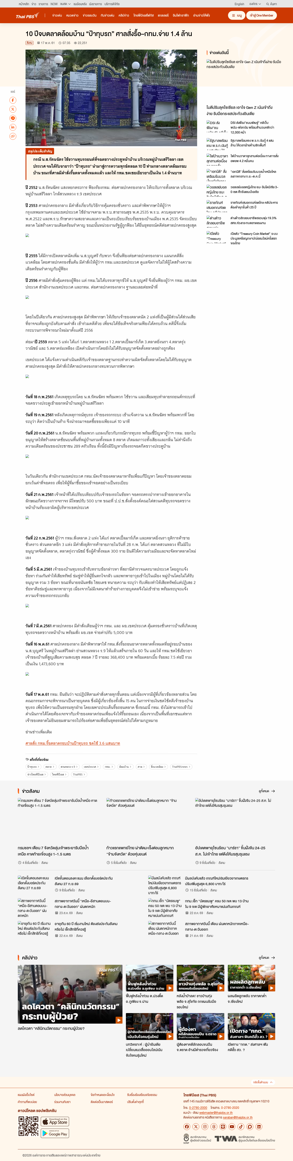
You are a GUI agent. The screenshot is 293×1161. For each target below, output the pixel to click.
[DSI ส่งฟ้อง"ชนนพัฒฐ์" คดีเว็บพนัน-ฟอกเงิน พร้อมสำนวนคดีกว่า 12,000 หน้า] (217, 126)
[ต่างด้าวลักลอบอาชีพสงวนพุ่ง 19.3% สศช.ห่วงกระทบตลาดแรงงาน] (217, 222)
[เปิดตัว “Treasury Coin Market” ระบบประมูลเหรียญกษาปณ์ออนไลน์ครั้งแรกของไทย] (217, 237)
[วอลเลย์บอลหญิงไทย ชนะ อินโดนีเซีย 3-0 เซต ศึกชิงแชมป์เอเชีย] (217, 191)
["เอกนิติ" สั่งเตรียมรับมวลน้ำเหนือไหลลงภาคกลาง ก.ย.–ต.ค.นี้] (217, 175)
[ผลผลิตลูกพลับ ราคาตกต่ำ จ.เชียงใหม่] (251, 978)
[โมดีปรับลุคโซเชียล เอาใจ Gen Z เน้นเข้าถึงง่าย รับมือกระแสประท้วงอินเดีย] (245, 81)
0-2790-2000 (198, 1107)
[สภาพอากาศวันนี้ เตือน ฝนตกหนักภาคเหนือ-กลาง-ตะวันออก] (165, 930)
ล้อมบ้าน (124, 766)
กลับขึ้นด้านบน (260, 1082)
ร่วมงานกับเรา (62, 1102)
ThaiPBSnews (180, 766)
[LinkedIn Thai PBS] (258, 1126)
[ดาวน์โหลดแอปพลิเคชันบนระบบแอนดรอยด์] (55, 1133)
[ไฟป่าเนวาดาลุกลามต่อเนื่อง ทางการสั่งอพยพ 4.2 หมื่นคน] (217, 159)
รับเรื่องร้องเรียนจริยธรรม (142, 1095)
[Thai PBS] (28, 15)
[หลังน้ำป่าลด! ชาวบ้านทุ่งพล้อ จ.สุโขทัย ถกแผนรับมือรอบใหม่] (200, 978)
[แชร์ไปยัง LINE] (12, 118)
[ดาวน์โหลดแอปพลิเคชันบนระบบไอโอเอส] (55, 1121)
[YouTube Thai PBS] (231, 1126)
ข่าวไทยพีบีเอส (35, 774)
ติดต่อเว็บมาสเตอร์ (102, 1102)
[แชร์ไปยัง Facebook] (12, 100)
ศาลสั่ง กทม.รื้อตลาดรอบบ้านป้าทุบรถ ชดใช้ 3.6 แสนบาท (73, 743)
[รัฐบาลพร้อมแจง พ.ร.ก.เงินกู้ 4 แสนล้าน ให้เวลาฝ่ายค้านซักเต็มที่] (217, 144)
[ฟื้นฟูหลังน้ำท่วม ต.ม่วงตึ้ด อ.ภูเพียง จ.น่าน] (149, 978)
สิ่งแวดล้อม (157, 766)
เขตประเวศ (90, 766)
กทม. (107, 766)
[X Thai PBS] (195, 1126)
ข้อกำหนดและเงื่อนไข (103, 1095)
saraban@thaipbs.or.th (238, 1117)
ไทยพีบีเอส (58, 774)
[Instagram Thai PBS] (204, 1126)
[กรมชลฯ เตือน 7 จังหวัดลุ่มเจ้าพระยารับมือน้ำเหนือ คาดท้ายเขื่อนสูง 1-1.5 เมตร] (58, 820)
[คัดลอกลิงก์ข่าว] (12, 136)
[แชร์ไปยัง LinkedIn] (12, 127)
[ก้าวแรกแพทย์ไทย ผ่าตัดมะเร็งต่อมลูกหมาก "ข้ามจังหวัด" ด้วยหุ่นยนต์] (146, 820)
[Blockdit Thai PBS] (249, 1126)
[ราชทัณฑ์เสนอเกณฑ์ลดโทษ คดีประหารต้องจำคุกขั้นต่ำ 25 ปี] (217, 206)
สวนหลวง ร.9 (68, 766)
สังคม (29, 43)
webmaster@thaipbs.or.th (216, 1112)
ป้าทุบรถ (32, 766)
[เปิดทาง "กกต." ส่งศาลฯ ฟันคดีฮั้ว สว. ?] (251, 1026)
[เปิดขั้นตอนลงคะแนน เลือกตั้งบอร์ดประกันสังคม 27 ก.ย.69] (35, 885)
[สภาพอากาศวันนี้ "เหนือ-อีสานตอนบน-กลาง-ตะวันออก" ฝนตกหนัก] (35, 908)
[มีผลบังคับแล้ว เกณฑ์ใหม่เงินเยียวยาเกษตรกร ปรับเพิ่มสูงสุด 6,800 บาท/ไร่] (165, 885)
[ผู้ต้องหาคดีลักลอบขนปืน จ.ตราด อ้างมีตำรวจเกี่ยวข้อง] (200, 1026)
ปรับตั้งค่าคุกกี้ (135, 1102)
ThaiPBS (78, 774)
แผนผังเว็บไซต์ (26, 1095)
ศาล (140, 766)
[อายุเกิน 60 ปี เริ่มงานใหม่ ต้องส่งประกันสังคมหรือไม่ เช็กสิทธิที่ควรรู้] (35, 930)
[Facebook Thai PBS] (186, 1126)
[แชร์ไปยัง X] (12, 109)
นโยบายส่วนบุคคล (64, 1095)
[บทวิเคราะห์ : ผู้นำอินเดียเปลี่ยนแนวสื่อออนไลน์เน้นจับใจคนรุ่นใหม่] (149, 1026)
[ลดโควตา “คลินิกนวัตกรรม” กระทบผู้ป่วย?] (70, 994)
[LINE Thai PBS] (222, 1126)
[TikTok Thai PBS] (240, 1126)
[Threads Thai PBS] (213, 1126)
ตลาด (48, 766)
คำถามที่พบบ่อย (27, 1102)
